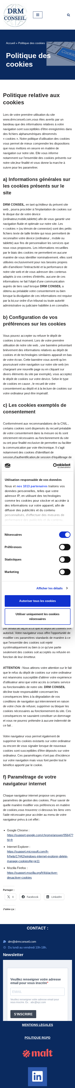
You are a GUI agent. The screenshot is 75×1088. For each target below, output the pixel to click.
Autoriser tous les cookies (37, 601)
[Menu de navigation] (37, 14)
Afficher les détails (49, 588)
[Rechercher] (68, 14)
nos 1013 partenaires (31, 486)
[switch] (64, 547)
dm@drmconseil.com (22, 941)
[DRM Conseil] (15, 15)
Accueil (10, 43)
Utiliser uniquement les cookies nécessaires (37, 616)
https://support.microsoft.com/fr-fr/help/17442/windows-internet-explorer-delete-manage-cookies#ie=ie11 (37, 856)
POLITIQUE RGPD (37, 1037)
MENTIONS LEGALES (37, 1025)
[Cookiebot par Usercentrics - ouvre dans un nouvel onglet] (53, 465)
